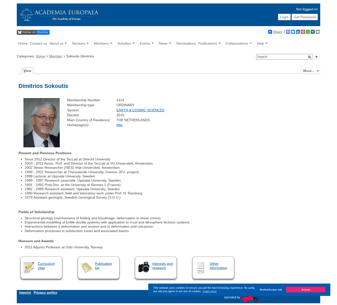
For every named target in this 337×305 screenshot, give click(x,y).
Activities (124, 43)
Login (284, 17)
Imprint (25, 292)
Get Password (305, 17)
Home (23, 43)
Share (277, 32)
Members (101, 43)
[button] (310, 57)
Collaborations (237, 43)
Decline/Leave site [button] (271, 289)
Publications (207, 43)
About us (56, 43)
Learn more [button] (210, 291)
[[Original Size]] (41, 146)
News (163, 43)
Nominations (186, 43)
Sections (78, 43)
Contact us (38, 43)
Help (260, 43)
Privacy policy (45, 292)
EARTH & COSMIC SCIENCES (140, 110)
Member (55, 56)
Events (145, 43)
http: (119, 125)
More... (309, 71)
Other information (218, 266)
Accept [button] (305, 289)
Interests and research (162, 266)
